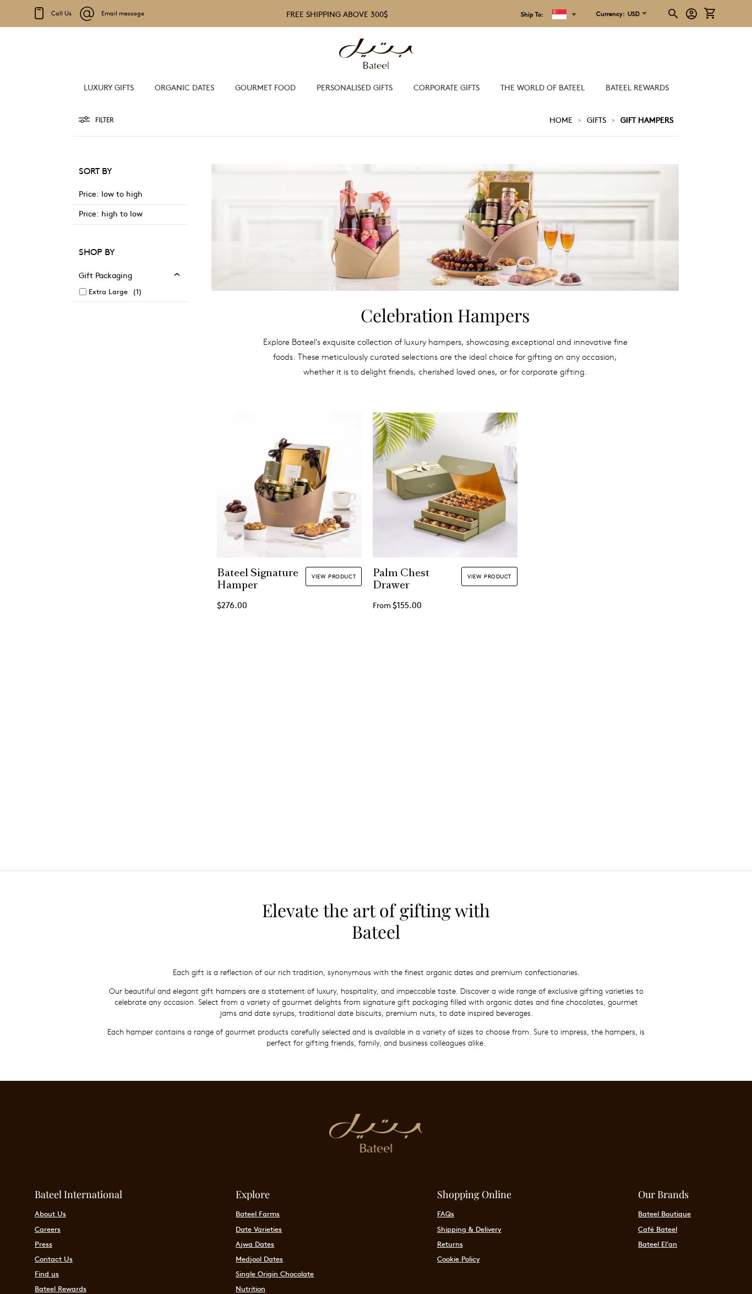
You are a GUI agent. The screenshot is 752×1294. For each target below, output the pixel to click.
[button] (618, 14)
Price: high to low (111, 213)
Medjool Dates (259, 1259)
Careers (48, 1229)
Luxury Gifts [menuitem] (109, 87)
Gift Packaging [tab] (105, 274)
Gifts (596, 119)
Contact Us (54, 1259)
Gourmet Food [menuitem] (265, 87)
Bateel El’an (657, 1244)
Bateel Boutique (664, 1214)
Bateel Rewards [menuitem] (637, 87)
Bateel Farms (258, 1214)
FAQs (445, 1214)
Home (561, 119)
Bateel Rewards (60, 1288)
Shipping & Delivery (469, 1229)
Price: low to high (111, 193)
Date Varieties (259, 1229)
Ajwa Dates (255, 1244)
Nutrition (250, 1288)
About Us (50, 1214)
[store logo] (376, 55)
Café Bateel (657, 1229)
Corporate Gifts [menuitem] (446, 87)
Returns (450, 1244)
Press (43, 1244)
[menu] (376, 87)
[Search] (674, 14)
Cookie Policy (458, 1259)
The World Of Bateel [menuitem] (542, 87)
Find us (47, 1274)
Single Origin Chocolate (275, 1274)
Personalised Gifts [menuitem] (355, 87)
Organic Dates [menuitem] (184, 87)
